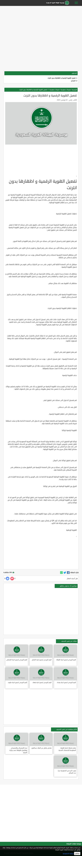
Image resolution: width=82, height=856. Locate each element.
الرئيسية (74, 90)
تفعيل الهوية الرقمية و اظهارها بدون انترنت (61, 78)
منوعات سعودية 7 (53, 90)
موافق (77, 853)
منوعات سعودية (66, 90)
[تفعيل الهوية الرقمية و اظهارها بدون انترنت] (68, 572)
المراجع (73, 81)
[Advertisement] (41, 22)
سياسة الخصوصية (68, 854)
